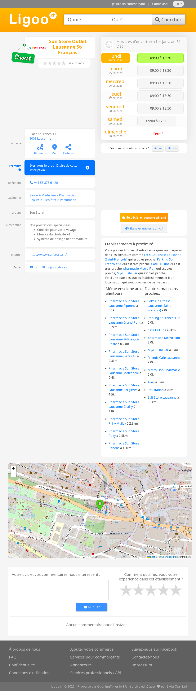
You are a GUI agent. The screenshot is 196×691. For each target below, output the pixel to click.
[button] (100, 505)
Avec (151, 382)
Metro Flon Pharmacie (164, 370)
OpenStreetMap (169, 556)
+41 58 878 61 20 (46, 183)
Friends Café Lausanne (164, 358)
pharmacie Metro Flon (139, 268)
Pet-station (156, 390)
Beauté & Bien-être (43, 200)
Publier (93, 607)
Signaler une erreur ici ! (146, 228)
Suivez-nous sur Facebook (154, 649)
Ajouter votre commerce (92, 649)
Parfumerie (68, 200)
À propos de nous (24, 649)
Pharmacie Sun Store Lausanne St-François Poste (124, 339)
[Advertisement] (52, 100)
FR (178, 4)
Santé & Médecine (42, 195)
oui (159, 148)
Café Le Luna (160, 264)
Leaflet (153, 556)
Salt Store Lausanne (162, 397)
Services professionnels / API (95, 672)
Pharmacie (66, 195)
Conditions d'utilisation (29, 672)
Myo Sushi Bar (127, 273)
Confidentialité (22, 664)
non (174, 148)
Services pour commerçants (95, 657)
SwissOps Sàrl (177, 686)
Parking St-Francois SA (164, 318)
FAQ (12, 657)
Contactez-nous (145, 657)
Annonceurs (81, 664)
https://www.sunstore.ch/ (48, 254)
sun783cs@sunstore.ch (52, 267)
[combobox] (86, 19)
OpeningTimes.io (109, 686)
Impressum (141, 664)
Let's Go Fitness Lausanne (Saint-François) (160, 305)
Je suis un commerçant (128, 4)
